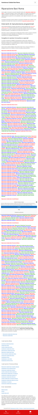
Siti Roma (21, 408)
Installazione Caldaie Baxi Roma (7, 348)
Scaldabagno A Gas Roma (6, 358)
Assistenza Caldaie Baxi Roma (10, 2)
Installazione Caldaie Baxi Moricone (8, 376)
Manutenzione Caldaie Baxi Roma (8, 350)
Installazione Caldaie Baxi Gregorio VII (9, 375)
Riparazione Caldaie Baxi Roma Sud (10, 334)
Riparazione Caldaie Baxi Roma (7, 352)
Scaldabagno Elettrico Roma (7, 360)
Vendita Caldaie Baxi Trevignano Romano (9, 378)
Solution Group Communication (28, 408)
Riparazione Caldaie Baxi (8, 335)
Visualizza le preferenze (19, 212)
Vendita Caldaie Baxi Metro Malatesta (9, 371)
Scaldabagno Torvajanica (6, 381)
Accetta (19, 206)
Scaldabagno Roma (5, 357)
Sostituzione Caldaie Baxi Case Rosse (9, 383)
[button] (36, 202)
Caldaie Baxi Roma (5, 345)
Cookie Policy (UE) (5, 393)
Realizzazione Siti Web (15, 408)
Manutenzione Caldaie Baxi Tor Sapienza (9, 373)
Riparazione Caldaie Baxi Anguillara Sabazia (10, 366)
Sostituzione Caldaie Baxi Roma (7, 355)
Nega (19, 209)
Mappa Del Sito (4, 389)
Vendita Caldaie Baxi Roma (6, 347)
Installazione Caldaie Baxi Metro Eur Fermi (9, 380)
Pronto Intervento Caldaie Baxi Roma (8, 353)
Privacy (2, 391)
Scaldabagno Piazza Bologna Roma (8, 368)
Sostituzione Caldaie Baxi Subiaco (8, 370)
